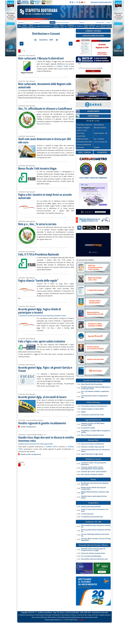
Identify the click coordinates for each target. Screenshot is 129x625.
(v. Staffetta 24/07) (50, 447)
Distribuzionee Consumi (71, 26)
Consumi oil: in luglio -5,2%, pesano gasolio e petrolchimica (93, 463)
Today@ (96, 147)
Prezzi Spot (80, 147)
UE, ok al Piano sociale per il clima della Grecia (94, 406)
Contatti (108, 22)
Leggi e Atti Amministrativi (93, 420)
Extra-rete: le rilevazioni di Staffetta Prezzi (92, 444)
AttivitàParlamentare (56, 26)
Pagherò (83, 412)
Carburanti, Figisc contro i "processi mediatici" (94, 471)
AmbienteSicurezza (108, 26)
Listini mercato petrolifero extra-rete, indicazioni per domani (95, 450)
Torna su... (21, 462)
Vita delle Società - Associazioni (93, 380)
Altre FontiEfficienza (103, 26)
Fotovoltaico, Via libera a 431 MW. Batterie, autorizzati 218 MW (93, 424)
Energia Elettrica (93, 503)
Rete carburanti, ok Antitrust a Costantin (92, 474)
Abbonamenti (100, 22)
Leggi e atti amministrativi (43, 26)
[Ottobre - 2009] (57, 40)
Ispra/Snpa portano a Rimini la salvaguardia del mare (94, 396)
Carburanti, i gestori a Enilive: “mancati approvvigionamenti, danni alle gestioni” (92, 468)
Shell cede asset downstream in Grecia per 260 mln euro (44, 140)
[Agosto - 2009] (35, 40)
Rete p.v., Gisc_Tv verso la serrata (37, 224)
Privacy (81, 620)
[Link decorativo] (85, 47)
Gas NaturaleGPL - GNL (92, 26)
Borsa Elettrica (99, 125)
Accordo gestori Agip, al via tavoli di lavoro (42, 397)
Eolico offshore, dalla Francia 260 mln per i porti (94, 559)
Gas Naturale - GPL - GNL (93, 522)
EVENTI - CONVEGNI (84, 152)
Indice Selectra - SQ (100, 133)
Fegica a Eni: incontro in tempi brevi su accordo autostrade (45, 196)
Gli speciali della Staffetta (85, 260)
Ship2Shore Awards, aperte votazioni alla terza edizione (94, 497)
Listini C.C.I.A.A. (82, 130)
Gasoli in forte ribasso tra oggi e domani (92, 454)
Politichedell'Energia (31, 26)
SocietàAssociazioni (24, 26)
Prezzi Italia (80, 133)
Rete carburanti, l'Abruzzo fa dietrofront (41, 58)
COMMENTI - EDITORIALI (93, 31)
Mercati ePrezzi (62, 26)
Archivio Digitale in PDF (102, 48)
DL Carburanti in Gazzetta (88, 428)
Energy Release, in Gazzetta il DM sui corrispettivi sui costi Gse (95, 431)
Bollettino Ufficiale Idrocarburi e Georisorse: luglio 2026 (95, 492)
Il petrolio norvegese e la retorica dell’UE (92, 409)
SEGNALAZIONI (102, 152)
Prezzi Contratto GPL (100, 142)
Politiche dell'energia (93, 402)
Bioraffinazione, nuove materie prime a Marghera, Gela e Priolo (95, 484)
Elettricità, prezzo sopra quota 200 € (91, 507)
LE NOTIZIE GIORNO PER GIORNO (93, 35)
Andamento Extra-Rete (84, 142)
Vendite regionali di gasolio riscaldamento (42, 423)
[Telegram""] (72, 2)
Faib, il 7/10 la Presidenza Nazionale (38, 254)
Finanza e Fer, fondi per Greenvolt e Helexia (93, 553)
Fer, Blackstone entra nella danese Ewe (92, 517)
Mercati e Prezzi (93, 440)
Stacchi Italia (81, 136)
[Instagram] (75, 2)
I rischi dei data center (87, 514)
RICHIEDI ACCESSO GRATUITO (101, 2)
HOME (19, 26)
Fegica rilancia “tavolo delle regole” (38, 280)
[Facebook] (79, 2)
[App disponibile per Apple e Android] (93, 228)
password (37, 22)
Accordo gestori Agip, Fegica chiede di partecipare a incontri (39, 310)
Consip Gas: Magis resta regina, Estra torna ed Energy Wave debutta (96, 539)
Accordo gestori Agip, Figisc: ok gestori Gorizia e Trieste (45, 369)
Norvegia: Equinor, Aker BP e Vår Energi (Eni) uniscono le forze (93, 488)
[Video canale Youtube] (82, 2)
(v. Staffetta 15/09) (61, 66)
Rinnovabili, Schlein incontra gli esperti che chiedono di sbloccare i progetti (93, 549)
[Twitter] (77, 2)
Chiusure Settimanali (84, 145)
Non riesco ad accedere (62, 22)
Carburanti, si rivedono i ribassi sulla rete (92, 447)
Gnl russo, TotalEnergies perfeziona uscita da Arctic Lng (95, 535)
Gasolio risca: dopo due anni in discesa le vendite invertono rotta (46, 439)
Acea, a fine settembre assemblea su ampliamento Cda (95, 392)
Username (21, 22)
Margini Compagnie (83, 128)
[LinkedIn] (70, 2)
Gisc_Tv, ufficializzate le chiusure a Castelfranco (45, 108)
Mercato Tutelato (100, 128)
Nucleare (98, 26)
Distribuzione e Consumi (93, 459)
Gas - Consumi (99, 139)
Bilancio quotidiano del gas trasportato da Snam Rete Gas (95, 526)
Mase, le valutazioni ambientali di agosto (92, 435)
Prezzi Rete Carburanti (84, 125)
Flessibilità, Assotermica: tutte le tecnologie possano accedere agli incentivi (95, 388)
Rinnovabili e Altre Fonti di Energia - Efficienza (93, 545)
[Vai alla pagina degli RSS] (84, 2)
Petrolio (79, 26)
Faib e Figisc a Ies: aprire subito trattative (41, 341)
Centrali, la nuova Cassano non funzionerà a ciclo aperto (94, 510)
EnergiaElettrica (86, 26)
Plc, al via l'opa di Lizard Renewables (91, 556)
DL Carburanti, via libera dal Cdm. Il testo (92, 415)
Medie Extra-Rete (82, 139)
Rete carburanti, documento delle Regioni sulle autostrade (44, 85)
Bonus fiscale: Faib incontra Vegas (37, 168)
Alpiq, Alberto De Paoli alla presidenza (91, 384)
